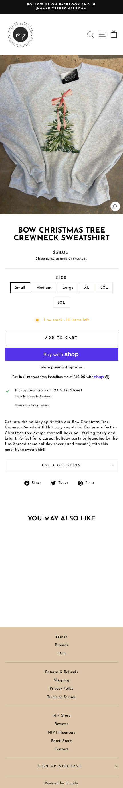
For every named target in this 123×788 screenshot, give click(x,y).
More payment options (61, 367)
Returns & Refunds (61, 672)
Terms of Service (61, 697)
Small (20, 288)
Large (68, 288)
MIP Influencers (61, 732)
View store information (32, 405)
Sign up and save (60, 766)
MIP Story (61, 715)
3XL (61, 303)
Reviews (61, 724)
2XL (104, 288)
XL (87, 288)
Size (61, 278)
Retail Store (61, 741)
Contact (61, 749)
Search (61, 637)
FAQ (61, 653)
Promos (61, 645)
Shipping (43, 258)
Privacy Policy (62, 689)
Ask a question (61, 465)
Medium (43, 288)
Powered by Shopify (61, 783)
